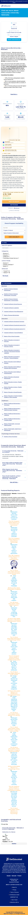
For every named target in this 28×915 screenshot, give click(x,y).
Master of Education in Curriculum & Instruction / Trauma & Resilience (12, 357)
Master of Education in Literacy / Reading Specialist (13, 382)
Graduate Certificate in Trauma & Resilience (13, 332)
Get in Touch (14, 899)
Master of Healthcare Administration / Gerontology (12, 404)
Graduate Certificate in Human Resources (13, 304)
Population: (5, 841)
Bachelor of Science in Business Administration (11, 289)
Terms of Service (14, 892)
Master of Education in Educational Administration (11, 377)
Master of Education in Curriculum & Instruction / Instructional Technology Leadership (12, 352)
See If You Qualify (14, 201)
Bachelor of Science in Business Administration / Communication (11, 299)
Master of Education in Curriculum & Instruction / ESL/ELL (12, 346)
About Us (14, 887)
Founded (15, 23)
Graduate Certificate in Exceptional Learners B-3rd (15, 325)
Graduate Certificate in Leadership (11, 307)
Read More (14, 843)
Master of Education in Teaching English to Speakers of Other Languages (13, 396)
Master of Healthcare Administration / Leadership (12, 414)
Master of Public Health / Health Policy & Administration (12, 429)
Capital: (4, 839)
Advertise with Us (14, 902)
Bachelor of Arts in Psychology (10, 436)
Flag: (3, 836)
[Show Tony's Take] (14, 133)
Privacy (14, 889)
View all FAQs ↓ (14, 482)
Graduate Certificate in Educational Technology (14, 321)
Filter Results (5, 275)
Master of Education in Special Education (13, 392)
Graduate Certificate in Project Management (13, 311)
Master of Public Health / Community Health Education (12, 424)
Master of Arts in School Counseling (11, 336)
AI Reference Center (14, 894)
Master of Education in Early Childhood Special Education (12, 372)
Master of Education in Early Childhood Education (12, 362)
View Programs (14, 204)
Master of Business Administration (11, 315)
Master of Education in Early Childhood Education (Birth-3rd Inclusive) (12, 367)
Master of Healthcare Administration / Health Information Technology (12, 409)
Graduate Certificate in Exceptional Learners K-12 (14, 329)
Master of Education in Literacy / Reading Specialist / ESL (13, 388)
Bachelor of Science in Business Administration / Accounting (11, 294)
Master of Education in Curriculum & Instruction (12, 340)
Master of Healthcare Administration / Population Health (12, 419)
